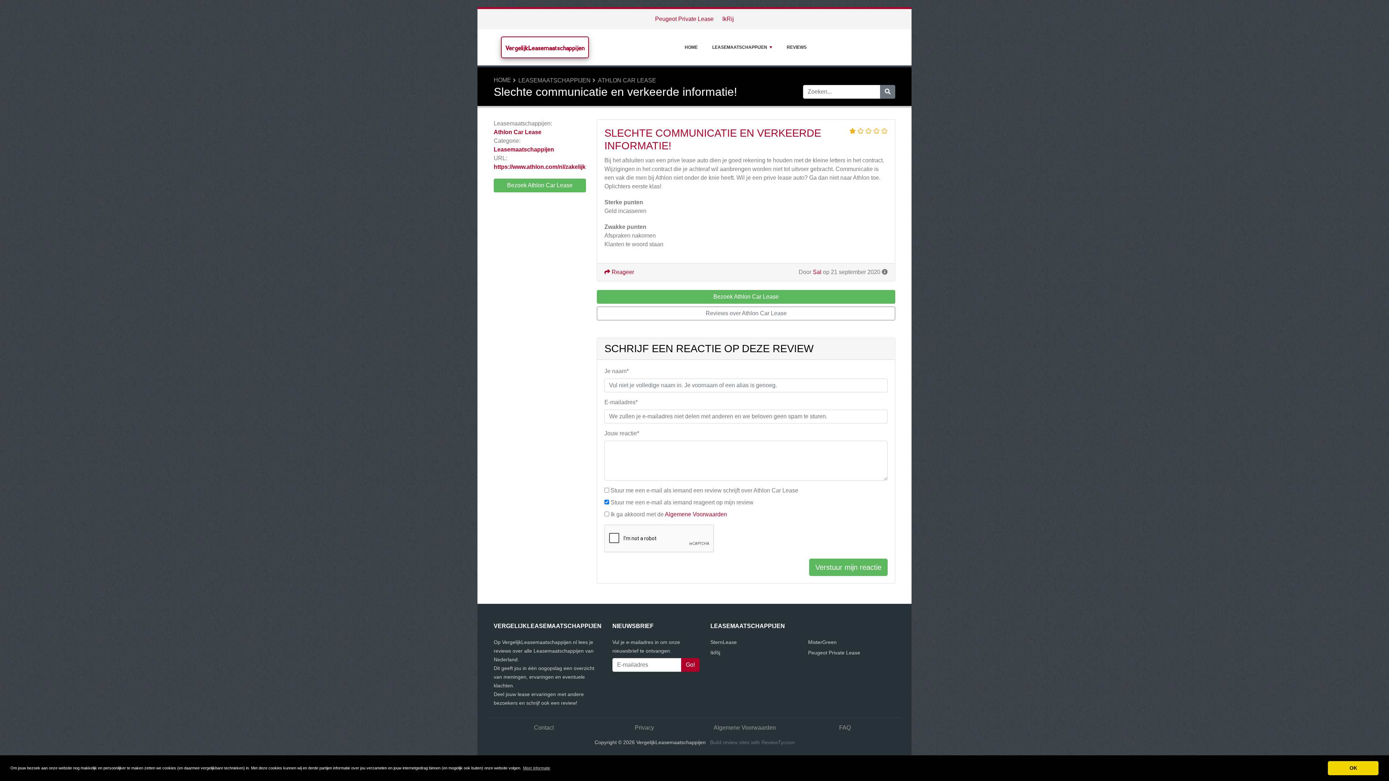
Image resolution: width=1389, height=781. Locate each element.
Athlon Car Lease (627, 80)
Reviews (797, 47)
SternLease (723, 642)
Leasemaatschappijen (739, 47)
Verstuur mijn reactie (848, 567)
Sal (817, 272)
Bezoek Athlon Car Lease (540, 185)
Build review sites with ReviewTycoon (752, 742)
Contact (544, 728)
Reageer (622, 272)
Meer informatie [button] (536, 768)
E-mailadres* (621, 402)
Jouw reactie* (621, 433)
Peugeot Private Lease (684, 19)
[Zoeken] (887, 92)
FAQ (845, 728)
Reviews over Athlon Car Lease (746, 313)
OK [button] (1353, 768)
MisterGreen (822, 642)
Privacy (644, 728)
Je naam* (616, 371)
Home (691, 47)
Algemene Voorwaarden (696, 514)
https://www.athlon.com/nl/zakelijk (540, 167)
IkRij (728, 19)
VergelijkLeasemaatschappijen (545, 48)
